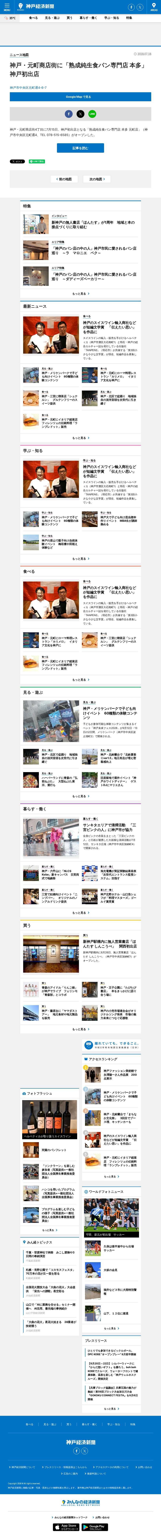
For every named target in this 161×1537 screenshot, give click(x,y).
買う (70, 18)
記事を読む (80, 148)
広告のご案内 (71, 1473)
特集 (129, 18)
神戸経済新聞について (23, 1467)
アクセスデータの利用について (112, 1467)
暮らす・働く (88, 18)
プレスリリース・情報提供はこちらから (66, 1467)
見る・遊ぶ (52, 18)
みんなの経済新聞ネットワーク (80, 1503)
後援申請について (96, 1473)
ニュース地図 (19, 55)
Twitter (140, 7)
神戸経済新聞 (35, 7)
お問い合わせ (145, 1467)
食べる (33, 18)
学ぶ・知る (111, 18)
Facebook (131, 7)
